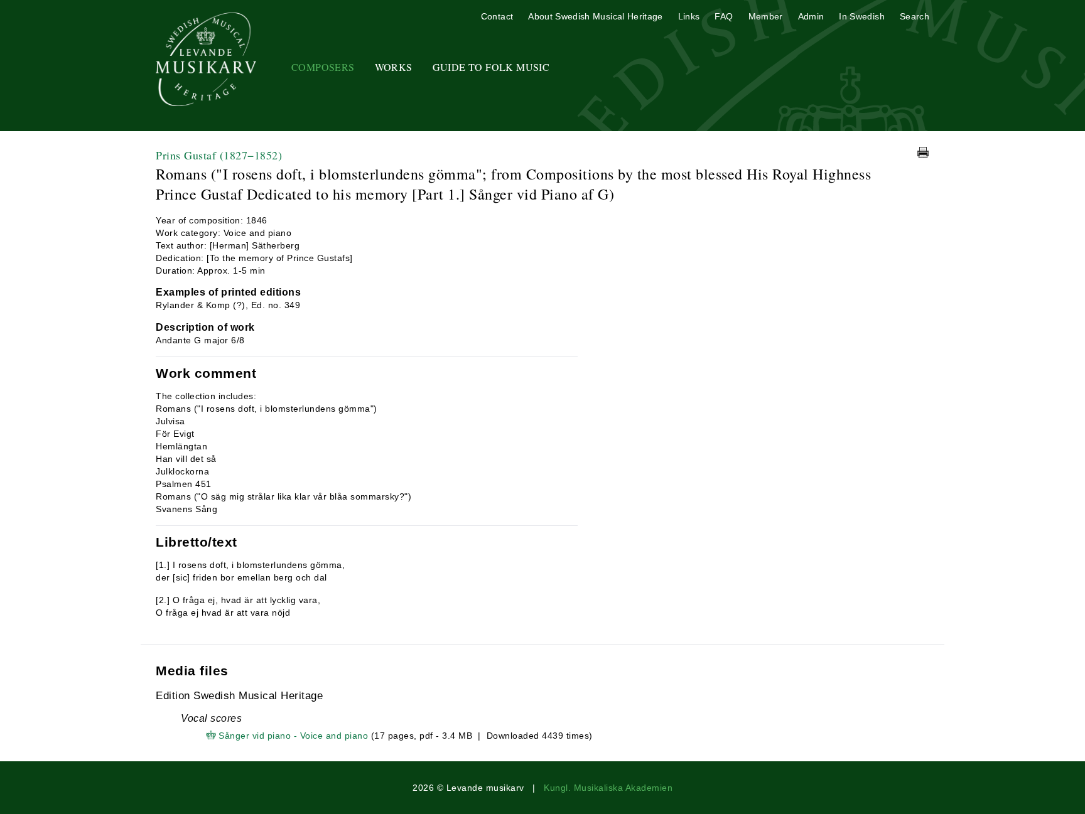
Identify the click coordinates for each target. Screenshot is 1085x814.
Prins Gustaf (219, 155)
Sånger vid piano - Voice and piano (293, 736)
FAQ (724, 16)
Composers (323, 66)
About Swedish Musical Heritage (595, 16)
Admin (811, 16)
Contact (497, 16)
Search (914, 16)
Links (689, 16)
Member (765, 16)
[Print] (923, 152)
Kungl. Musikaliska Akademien (608, 788)
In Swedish (862, 16)
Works (394, 66)
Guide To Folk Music (491, 66)
